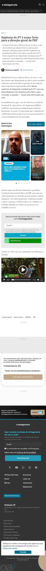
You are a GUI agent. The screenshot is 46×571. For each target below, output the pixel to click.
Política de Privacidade (29, 232)
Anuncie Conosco (12, 496)
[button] (16, 183)
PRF (34, 317)
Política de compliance (12, 535)
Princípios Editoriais (11, 538)
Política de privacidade (12, 526)
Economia (34, 11)
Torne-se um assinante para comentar (22, 371)
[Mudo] (38, 280)
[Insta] (30, 468)
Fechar (23, 552)
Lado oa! (42, 11)
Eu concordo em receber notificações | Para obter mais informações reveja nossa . (22, 231)
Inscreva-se (15, 241)
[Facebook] (36, 468)
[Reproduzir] (4, 280)
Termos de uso (9, 529)
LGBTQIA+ (28, 317)
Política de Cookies (11, 532)
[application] (23, 270)
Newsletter (27, 487)
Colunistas (27, 483)
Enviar (23, 235)
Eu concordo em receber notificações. (22, 449)
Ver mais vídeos (35, 124)
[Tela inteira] (42, 280)
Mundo (27, 11)
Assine (34, 412)
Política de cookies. (10, 548)
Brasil (22, 11)
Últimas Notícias (13, 11)
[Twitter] (10, 468)
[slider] (21, 279)
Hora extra (7, 523)
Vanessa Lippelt (12, 70)
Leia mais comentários (23, 377)
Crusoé (3, 11)
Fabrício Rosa (18, 317)
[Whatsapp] (23, 468)
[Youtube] (16, 468)
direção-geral (7, 317)
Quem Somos (8, 520)
